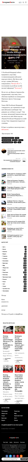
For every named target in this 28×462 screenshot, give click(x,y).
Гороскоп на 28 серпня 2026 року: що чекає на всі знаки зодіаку (16, 223)
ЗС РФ (17, 137)
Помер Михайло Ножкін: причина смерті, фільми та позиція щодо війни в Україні (7, 382)
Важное (14, 251)
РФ (15, 142)
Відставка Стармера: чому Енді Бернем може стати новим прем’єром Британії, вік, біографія (19, 383)
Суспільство (14, 288)
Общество (14, 267)
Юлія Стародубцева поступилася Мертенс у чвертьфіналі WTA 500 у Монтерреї (15, 196)
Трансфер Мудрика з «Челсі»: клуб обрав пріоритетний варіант (16, 189)
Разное (14, 279)
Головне (14, 258)
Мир (14, 265)
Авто (14, 247)
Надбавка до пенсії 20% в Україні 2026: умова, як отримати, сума (15, 230)
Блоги (14, 249)
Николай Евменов (6, 140)
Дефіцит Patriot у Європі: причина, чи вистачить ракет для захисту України (16, 202)
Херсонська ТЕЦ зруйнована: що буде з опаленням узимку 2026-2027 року (16, 209)
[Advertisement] (14, 20)
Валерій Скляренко (12, 60)
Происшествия (14, 277)
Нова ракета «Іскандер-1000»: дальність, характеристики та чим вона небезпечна (16, 175)
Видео (14, 254)
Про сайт (5, 442)
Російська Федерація (7, 142)
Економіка (14, 260)
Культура (14, 263)
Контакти (16, 442)
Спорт (14, 286)
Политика (14, 272)
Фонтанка (18, 88)
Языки (16, 420)
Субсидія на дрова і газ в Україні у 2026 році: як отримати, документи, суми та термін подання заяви (16, 237)
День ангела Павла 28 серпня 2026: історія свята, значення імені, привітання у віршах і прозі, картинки (16, 217)
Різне (14, 281)
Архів (11, 442)
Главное (14, 256)
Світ (14, 43)
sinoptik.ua (18, 314)
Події (14, 270)
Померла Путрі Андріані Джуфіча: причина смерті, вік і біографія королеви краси (19, 343)
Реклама (22, 442)
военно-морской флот (7, 137)
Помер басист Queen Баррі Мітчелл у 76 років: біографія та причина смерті (8, 342)
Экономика (14, 291)
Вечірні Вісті (16, 84)
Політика (15, 140)
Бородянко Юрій (8, 359)
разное (20, 140)
